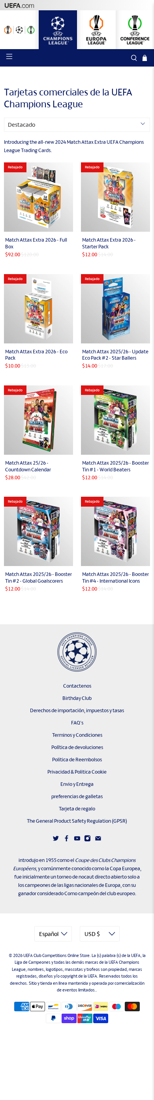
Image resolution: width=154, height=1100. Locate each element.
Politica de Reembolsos (77, 760)
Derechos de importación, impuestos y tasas (77, 710)
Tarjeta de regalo (77, 809)
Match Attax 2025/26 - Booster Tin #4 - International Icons (115, 577)
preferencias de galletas (77, 796)
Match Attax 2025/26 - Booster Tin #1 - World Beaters (115, 466)
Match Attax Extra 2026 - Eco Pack (36, 355)
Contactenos (77, 686)
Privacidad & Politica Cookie (77, 772)
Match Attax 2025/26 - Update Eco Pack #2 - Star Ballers (115, 355)
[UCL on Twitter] (56, 840)
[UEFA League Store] (19, 29)
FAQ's (77, 723)
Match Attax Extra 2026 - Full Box (36, 243)
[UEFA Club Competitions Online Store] (77, 652)
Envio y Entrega (77, 784)
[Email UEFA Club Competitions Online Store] (98, 840)
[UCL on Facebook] (66, 840)
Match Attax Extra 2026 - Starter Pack (109, 243)
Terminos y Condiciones (77, 735)
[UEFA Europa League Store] (96, 29)
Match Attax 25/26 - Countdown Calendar (28, 466)
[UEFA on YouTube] (77, 840)
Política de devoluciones (77, 747)
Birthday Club (77, 698)
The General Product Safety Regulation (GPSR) (77, 821)
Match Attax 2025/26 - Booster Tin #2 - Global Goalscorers (38, 577)
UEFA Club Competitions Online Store (56, 955)
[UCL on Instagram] (87, 840)
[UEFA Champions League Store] (58, 29)
